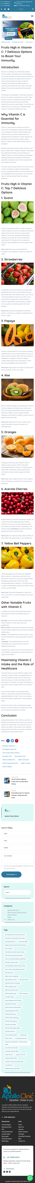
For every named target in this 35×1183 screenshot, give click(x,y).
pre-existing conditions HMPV (12, 1051)
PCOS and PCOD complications (12, 1017)
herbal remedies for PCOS (10, 979)
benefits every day (20, 109)
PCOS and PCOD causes (10, 1014)
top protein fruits (9, 1065)
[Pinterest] (16, 740)
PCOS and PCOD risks (10, 1031)
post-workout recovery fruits (11, 1047)
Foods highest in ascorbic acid (9, 749)
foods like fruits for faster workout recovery (14, 952)
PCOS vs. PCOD (8, 1038)
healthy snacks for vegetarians (12, 976)
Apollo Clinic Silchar (18, 42)
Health (9, 917)
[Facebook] (8, 740)
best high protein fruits (10, 941)
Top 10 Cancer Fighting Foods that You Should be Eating (19, 781)
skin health (13, 153)
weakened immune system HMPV (12, 1068)
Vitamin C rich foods (25, 763)
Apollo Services (12, 915)
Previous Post (14, 777)
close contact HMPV (23, 941)
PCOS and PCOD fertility (10, 1024)
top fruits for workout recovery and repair (14, 1061)
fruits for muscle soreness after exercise (14, 955)
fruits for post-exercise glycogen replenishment (15, 959)
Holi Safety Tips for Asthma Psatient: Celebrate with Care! (20, 795)
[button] (32, 16)
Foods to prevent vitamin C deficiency (10, 752)
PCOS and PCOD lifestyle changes (12, 1028)
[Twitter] (12, 740)
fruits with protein (9, 972)
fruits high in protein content (11, 962)
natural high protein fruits (10, 1004)
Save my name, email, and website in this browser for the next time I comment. (19, 867)
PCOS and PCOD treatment (11, 1035)
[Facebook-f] (4, 1172)
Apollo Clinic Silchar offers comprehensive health (16, 705)
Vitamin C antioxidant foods (8, 759)
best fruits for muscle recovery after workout (15, 938)
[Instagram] (7, 1172)
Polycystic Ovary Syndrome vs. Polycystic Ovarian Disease (16, 1043)
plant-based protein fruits (21, 1038)
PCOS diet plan (23, 1035)
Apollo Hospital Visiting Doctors (17, 912)
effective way (13, 722)
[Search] (33, 9)
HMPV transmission (23, 993)
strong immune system (25, 130)
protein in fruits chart (20, 1054)
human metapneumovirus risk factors (13, 1000)
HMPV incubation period (10, 993)
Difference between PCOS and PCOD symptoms (15, 945)
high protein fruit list (24, 979)
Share (3, 741)
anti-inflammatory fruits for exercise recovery (15, 934)
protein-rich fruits (9, 1054)
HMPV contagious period (10, 986)
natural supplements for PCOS (12, 1010)
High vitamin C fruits (7, 756)
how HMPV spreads (9, 997)
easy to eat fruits (8, 948)
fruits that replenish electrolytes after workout (15, 965)
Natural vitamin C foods (20, 756)
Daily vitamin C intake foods (8, 746)
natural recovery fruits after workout (13, 1007)
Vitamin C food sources (23, 759)
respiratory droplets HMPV (11, 1058)
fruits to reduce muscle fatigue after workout (15, 969)
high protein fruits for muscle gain (12, 983)
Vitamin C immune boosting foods (10, 763)
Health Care (8, 38)
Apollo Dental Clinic (13, 910)
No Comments (29, 42)
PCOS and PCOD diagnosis (11, 1021)
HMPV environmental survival (11, 990)
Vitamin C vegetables (7, 766)
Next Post (13, 790)
